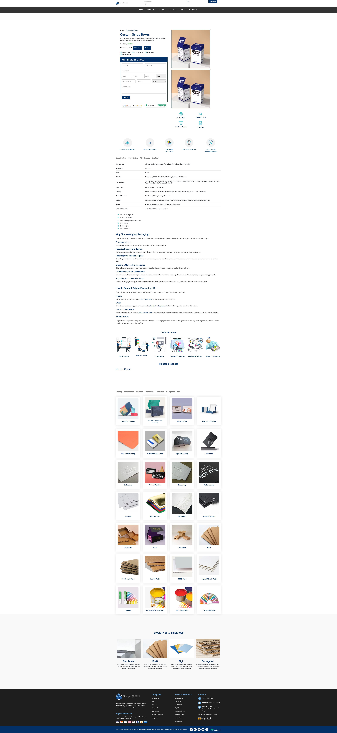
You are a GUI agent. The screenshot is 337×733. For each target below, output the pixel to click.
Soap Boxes (178, 721)
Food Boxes (178, 704)
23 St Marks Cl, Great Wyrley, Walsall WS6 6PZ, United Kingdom (210, 707)
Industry (150, 9)
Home (141, 9)
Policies (192, 9)
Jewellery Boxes (179, 714)
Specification (121, 158)
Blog (183, 9)
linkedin (207, 729)
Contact (155, 158)
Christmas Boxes (180, 711)
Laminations (129, 392)
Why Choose (145, 158)
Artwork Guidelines (157, 714)
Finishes (139, 392)
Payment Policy (183, 729)
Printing (119, 392)
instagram (195, 729)
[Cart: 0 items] (146, 5)
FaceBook (191, 729)
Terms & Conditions (151, 729)
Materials (160, 392)
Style (162, 9)
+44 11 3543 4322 (146, 299)
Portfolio (173, 9)
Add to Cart (137, 48)
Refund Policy (168, 729)
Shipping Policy (161, 729)
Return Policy (176, 729)
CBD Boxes (178, 701)
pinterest (199, 729)
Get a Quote (155, 698)
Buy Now (147, 48)
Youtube (203, 729)
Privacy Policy (142, 729)
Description (133, 158)
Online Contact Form (145, 313)
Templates (155, 718)
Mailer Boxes (178, 718)
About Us (154, 704)
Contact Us (213, 1)
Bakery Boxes (179, 698)
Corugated (170, 392)
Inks (178, 392)
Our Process (155, 711)
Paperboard (149, 392)
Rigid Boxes (178, 708)
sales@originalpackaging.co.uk (156, 306)
